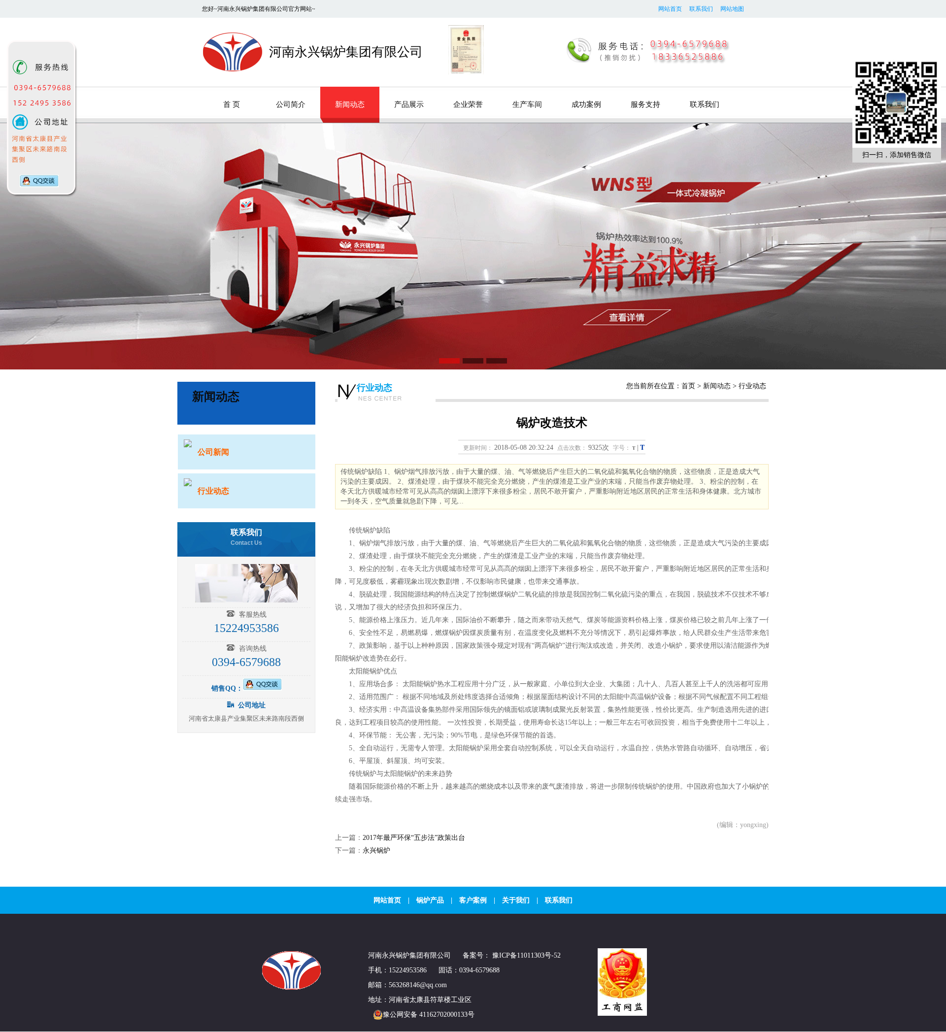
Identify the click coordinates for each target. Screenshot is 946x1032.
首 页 (231, 104)
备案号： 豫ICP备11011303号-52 (512, 955)
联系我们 (701, 8)
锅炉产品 (430, 900)
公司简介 (290, 104)
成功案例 (586, 104)
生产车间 (527, 104)
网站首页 (670, 8)
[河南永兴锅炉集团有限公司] (293, 988)
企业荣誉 (468, 104)
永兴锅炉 (376, 850)
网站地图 (732, 8)
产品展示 (409, 104)
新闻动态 (350, 104)
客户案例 (473, 900)
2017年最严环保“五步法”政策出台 (414, 837)
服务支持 (645, 104)
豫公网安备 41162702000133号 (428, 1014)
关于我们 (516, 900)
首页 (688, 386)
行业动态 (374, 388)
